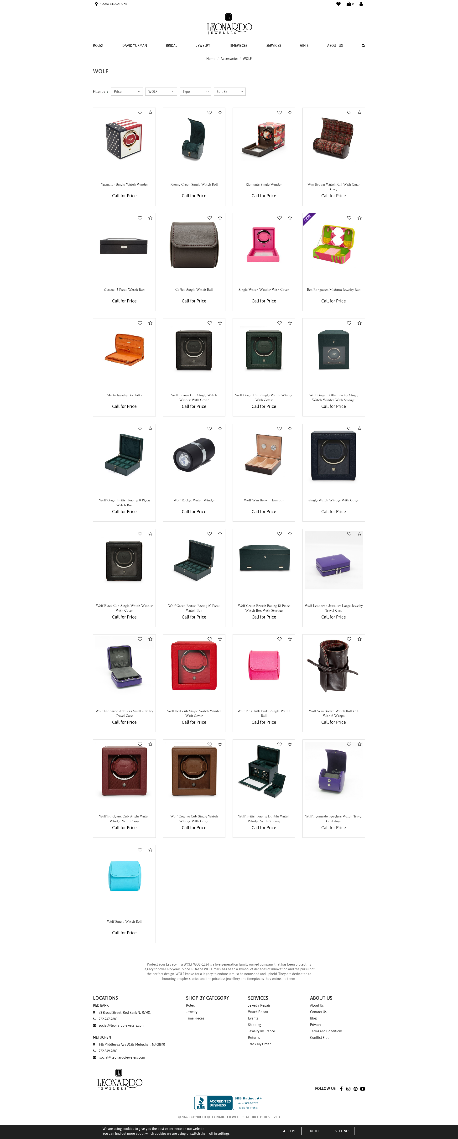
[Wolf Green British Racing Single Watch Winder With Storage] (334, 349)
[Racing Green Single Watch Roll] (194, 139)
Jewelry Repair (259, 1005)
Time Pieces (195, 1018)
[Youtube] (362, 1088)
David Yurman (134, 45)
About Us (335, 45)
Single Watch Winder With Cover (264, 290)
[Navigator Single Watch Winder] (124, 139)
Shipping (254, 1025)
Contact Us (318, 1012)
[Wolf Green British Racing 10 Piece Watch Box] (194, 560)
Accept (289, 1131)
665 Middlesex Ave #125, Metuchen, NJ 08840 (129, 1040)
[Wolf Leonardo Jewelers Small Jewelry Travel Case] (124, 665)
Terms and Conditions (326, 1031)
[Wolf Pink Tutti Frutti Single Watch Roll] (264, 665)
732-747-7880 (108, 1019)
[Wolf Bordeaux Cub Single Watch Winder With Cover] (124, 771)
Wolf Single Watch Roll (124, 922)
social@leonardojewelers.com (121, 1025)
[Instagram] (348, 1088)
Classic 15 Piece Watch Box (124, 290)
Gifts (304, 45)
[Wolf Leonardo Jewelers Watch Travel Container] (334, 771)
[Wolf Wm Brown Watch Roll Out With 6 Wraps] (334, 665)
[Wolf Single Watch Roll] (124, 876)
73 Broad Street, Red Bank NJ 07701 (122, 1009)
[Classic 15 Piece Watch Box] (124, 244)
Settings (342, 1131)
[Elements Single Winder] (264, 139)
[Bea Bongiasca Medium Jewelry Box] (334, 244)
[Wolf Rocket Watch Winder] (194, 455)
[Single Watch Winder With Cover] (264, 244)
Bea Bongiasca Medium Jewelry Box (333, 290)
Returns (254, 1038)
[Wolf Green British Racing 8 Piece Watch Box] (124, 455)
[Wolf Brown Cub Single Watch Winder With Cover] (194, 349)
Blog (313, 1018)
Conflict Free (319, 1038)
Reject (316, 1131)
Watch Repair (258, 1012)
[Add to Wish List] (140, 112)
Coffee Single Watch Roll (194, 290)
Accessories (229, 59)
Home (210, 59)
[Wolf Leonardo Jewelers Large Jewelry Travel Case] (334, 560)
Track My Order (259, 1044)
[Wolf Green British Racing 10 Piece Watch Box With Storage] (264, 560)
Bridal (171, 45)
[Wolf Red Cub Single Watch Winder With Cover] (194, 665)
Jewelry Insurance (261, 1031)
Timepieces (238, 45)
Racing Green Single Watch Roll (194, 185)
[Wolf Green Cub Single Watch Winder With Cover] (264, 349)
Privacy (315, 1025)
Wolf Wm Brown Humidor (264, 500)
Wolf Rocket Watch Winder (194, 500)
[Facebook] (341, 1088)
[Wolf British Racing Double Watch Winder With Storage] (264, 771)
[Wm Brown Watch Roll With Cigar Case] (334, 139)
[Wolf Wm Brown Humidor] (264, 455)
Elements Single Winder (264, 185)
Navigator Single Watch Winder (124, 185)
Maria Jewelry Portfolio (124, 395)
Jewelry (203, 45)
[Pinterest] (355, 1088)
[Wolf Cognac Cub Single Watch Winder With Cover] (194, 771)
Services (273, 45)
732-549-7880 (108, 1051)
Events (253, 1018)
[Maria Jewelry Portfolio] (124, 349)
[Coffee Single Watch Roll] (194, 244)
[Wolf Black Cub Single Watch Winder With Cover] (124, 560)
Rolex (98, 45)
